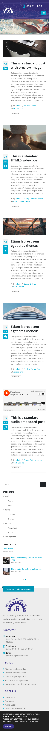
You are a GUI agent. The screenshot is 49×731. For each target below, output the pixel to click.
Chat (21, 108)
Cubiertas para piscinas (16, 678)
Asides (33, 106)
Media (40, 198)
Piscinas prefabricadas (15, 671)
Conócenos (10, 699)
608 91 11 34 (34, 6)
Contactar (9, 703)
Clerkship (33, 198)
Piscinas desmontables (15, 674)
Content (21, 201)
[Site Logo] (8, 9)
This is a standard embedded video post (28, 560)
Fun (23, 463)
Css (19, 463)
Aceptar (8, 726)
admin (18, 106)
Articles (27, 106)
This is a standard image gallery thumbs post (28, 549)
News (39, 369)
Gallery (27, 201)
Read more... (16, 113)
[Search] (43, 484)
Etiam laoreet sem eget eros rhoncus (25, 243)
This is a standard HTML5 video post (25, 158)
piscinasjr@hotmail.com (17, 657)
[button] (43, 13)
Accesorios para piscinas (16, 682)
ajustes (35, 721)
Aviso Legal (10, 706)
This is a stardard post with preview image (28, 65)
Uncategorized (10, 537)
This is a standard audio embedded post (28, 419)
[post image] (24, 48)
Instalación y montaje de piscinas (20, 686)
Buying (26, 198)
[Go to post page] (6, 551)
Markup (33, 369)
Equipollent (12, 528)
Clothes (33, 284)
